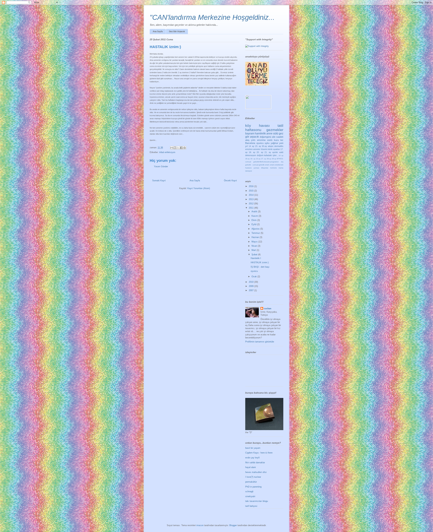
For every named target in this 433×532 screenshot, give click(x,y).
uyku (267, 143)
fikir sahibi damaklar (255, 462)
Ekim (254, 220)
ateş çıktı (250, 140)
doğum (260, 155)
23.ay (258, 159)
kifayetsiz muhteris (269, 168)
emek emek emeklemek (274, 165)
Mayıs (255, 241)
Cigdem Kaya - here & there (258, 452)
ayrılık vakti (277, 152)
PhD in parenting (253, 486)
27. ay (263, 159)
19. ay (252, 159)
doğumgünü (265, 137)
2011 (251, 208)
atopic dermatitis (275, 146)
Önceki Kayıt (230, 180)
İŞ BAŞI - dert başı (260, 267)
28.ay (269, 159)
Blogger (233, 525)
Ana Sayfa (158, 31)
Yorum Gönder (161, 166)
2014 (251, 195)
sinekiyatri (250, 496)
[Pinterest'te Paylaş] (184, 147)
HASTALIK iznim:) (260, 262)
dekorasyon (250, 155)
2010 (251, 282)
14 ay (251, 146)
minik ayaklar (274, 149)
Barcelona (250, 143)
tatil (280, 125)
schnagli (249, 491)
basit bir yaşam (252, 448)
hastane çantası (252, 168)
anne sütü (272, 133)
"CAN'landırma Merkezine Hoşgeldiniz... (212, 17)
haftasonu (253, 130)
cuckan (267, 308)
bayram (249, 133)
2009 (251, 286)
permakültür (251, 482)
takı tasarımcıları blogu (256, 501)
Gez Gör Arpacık (177, 31)
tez (281, 140)
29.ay (274, 159)
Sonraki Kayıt (159, 180)
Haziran (256, 237)
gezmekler (274, 130)
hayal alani (250, 467)
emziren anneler (252, 149)
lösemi (264, 149)
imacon (199, 525)
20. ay (260, 152)
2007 (251, 290)
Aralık (255, 211)
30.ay (264, 146)
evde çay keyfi (252, 457)
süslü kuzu (273, 140)
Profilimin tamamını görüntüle (259, 341)
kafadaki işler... (271, 155)
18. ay (252, 152)
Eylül (254, 224)
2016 (251, 186)
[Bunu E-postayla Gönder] (171, 147)
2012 (251, 203)
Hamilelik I (256, 258)
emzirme (261, 140)
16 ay (281, 155)
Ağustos (256, 228)
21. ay (268, 152)
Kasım (255, 216)
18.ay (247, 159)
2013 (251, 199)
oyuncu (260, 143)
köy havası (257, 125)
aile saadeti (277, 137)
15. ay (258, 146)
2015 (251, 190)
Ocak (254, 276)
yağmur (274, 143)
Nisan (255, 246)
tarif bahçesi (251, 506)
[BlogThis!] (175, 147)
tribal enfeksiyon (167, 152)
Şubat (255, 254)
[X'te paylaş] (178, 147)
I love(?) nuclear (253, 477)
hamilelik (260, 133)
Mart (254, 250)
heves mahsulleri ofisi (256, 472)
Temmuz (256, 233)
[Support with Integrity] (257, 46)
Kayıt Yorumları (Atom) (198, 188)
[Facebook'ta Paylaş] (181, 147)
